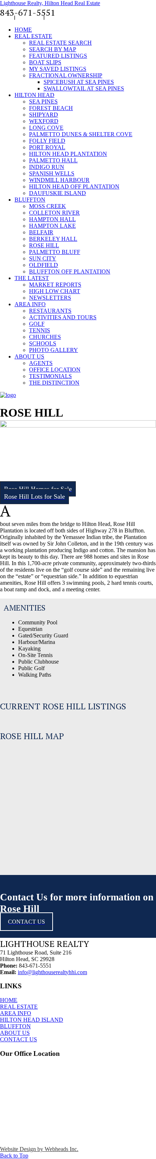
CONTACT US (18, 1039)
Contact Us (29, 17)
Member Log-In (64, 17)
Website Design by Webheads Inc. (39, 1149)
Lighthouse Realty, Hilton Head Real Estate (50, 3)
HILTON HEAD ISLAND (31, 1020)
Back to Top (14, 1155)
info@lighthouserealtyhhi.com (52, 972)
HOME (8, 1000)
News (6, 17)
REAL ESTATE (19, 1007)
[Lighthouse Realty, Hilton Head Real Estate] (8, 395)
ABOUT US (15, 1033)
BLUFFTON (15, 1026)
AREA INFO (15, 1013)
